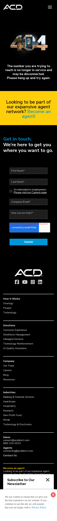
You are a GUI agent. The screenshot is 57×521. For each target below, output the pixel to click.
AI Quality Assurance (15, 348)
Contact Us (10, 455)
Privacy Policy (39, 507)
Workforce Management (16, 334)
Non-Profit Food (12, 415)
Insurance (8, 410)
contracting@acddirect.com (18, 451)
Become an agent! (36, 114)
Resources (9, 379)
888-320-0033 (12, 443)
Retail (6, 420)
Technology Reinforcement (18, 343)
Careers (7, 370)
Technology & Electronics (17, 424)
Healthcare (9, 401)
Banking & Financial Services (18, 397)
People (7, 308)
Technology (9, 312)
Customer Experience (15, 330)
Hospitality (9, 406)
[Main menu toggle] (50, 7)
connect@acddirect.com (16, 440)
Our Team (8, 365)
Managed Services (13, 339)
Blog (6, 375)
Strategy (8, 303)
